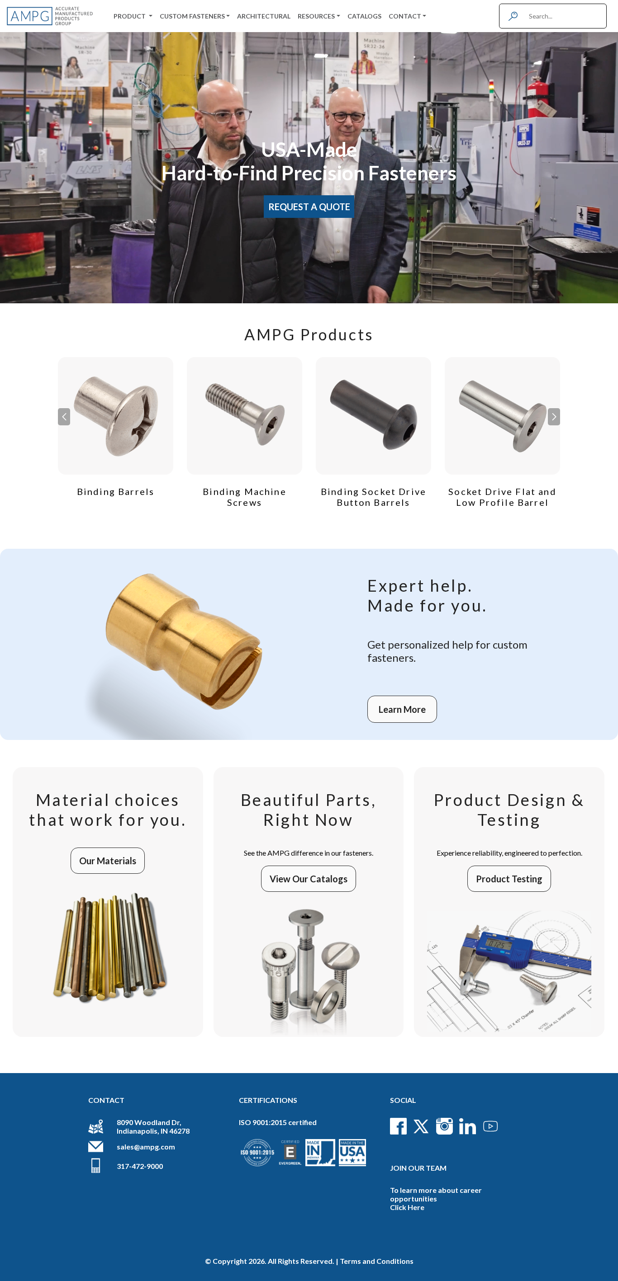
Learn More (402, 709)
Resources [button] (316, 16)
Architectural (263, 16)
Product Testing (509, 878)
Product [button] (130, 16)
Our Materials (107, 860)
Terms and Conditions (377, 1261)
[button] (554, 416)
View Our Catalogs (308, 878)
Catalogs (364, 16)
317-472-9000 (140, 1166)
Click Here (407, 1207)
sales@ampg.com (146, 1146)
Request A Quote (309, 206)
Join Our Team (418, 1167)
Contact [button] (405, 16)
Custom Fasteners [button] (192, 16)
